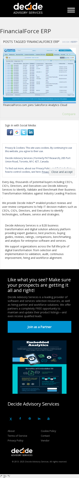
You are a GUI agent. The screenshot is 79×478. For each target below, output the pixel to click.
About (11, 431)
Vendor (45, 440)
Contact (45, 435)
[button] (10, 132)
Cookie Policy (48, 431)
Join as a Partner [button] (40, 327)
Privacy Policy (15, 440)
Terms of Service (17, 435)
